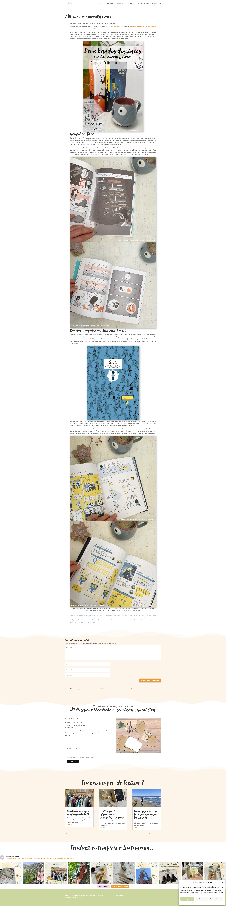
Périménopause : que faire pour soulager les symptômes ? (145, 814)
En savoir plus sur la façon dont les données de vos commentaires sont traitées (119, 689)
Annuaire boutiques (143, 3)
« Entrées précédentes (71, 834)
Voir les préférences (216, 899)
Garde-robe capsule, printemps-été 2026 (78, 812)
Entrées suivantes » (155, 834)
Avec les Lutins (120, 3)
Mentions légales (207, 902)
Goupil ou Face (82, 134)
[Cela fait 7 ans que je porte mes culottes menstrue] (170, 873)
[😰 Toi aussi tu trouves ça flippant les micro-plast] (102, 873)
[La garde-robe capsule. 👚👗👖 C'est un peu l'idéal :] (79, 873)
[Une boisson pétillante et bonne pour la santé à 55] (192, 873)
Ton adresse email (72, 752)
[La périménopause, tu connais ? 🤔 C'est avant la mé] (147, 873)
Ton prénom (71, 743)
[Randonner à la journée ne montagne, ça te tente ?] (33, 873)
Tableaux (154, 3)
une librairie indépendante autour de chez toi (127, 618)
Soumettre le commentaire (150, 680)
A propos (131, 3)
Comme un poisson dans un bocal (98, 330)
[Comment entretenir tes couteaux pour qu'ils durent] (124, 873)
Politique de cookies (197, 902)
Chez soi (100, 3)
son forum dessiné (138, 26)
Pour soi (109, 3)
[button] (222, 882)
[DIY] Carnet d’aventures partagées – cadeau (112, 814)
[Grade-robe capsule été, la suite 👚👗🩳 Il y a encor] (56, 873)
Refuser (201, 899)
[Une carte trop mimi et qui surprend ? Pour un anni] (215, 873)
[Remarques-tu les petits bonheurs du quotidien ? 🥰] (11, 873)
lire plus (69, 824)
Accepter (187, 899)
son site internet (114, 26)
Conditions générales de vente (122, 898)
